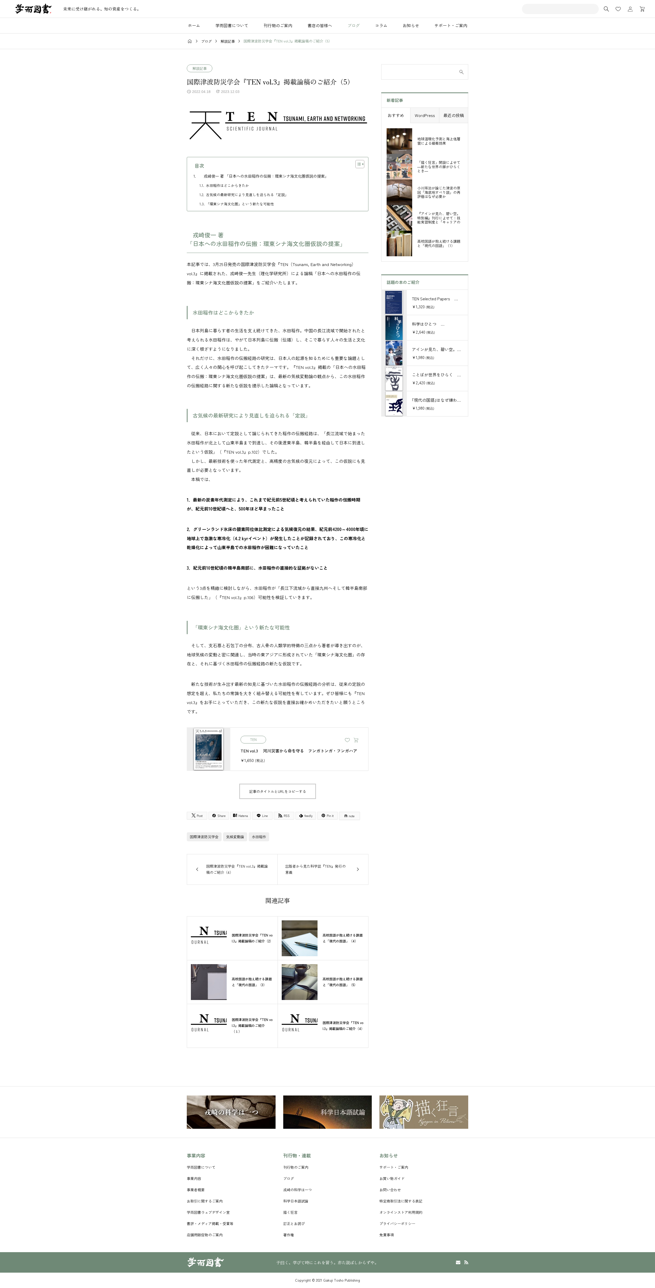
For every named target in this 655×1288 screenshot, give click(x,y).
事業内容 (194, 1178)
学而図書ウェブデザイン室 (208, 1212)
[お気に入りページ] (618, 9)
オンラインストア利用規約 (400, 1212)
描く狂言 (290, 1212)
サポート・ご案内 (450, 25)
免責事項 (386, 1234)
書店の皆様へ (320, 25)
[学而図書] (33, 9)
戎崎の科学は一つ (297, 1189)
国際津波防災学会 (204, 836)
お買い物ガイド (392, 1178)
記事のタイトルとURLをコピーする (277, 791)
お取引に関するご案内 (205, 1201)
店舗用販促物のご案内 (205, 1234)
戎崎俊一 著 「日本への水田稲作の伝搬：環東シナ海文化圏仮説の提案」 (264, 176)
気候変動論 (235, 836)
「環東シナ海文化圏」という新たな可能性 (240, 203)
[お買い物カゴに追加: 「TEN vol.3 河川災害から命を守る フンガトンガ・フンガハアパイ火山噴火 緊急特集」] (356, 740)
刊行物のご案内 (278, 25)
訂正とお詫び (294, 1223)
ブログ (353, 25)
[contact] (458, 1262)
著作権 (288, 1234)
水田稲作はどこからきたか (227, 185)
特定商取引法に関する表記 (400, 1201)
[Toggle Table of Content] (357, 164)
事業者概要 (196, 1189)
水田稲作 (259, 836)
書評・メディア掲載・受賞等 (210, 1223)
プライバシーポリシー (397, 1223)
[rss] (466, 1262)
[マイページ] (630, 9)
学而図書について (201, 1167)
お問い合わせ (390, 1189)
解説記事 (199, 68)
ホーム (194, 25)
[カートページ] (640, 9)
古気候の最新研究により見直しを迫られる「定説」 (247, 194)
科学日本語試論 (295, 1201)
